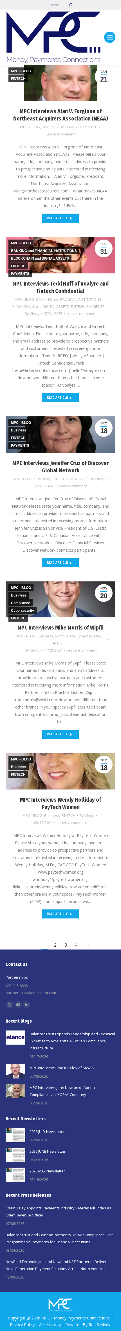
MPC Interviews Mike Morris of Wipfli (60, 627)
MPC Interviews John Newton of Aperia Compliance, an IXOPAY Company (62, 1091)
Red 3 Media (100, 1324)
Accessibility (50, 1324)
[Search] (70, 5)
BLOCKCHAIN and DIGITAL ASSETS (40, 306)
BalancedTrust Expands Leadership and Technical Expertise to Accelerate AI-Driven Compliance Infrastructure (72, 1041)
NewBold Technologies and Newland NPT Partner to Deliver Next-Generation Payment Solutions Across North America (56, 1265)
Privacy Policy (22, 1324)
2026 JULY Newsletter (47, 1131)
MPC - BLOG (30, 127)
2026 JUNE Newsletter (48, 1151)
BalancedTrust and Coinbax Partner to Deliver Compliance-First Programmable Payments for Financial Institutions (59, 1238)
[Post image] (15, 1037)
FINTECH (48, 127)
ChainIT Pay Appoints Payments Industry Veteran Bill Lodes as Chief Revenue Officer (58, 1211)
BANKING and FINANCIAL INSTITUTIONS (68, 299)
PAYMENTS (95, 306)
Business (42, 478)
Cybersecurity (88, 636)
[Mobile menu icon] (109, 37)
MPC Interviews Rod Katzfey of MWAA (62, 1067)
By (67, 127)
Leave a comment (61, 134)
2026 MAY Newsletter (47, 1171)
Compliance (65, 636)
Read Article (57, 218)
